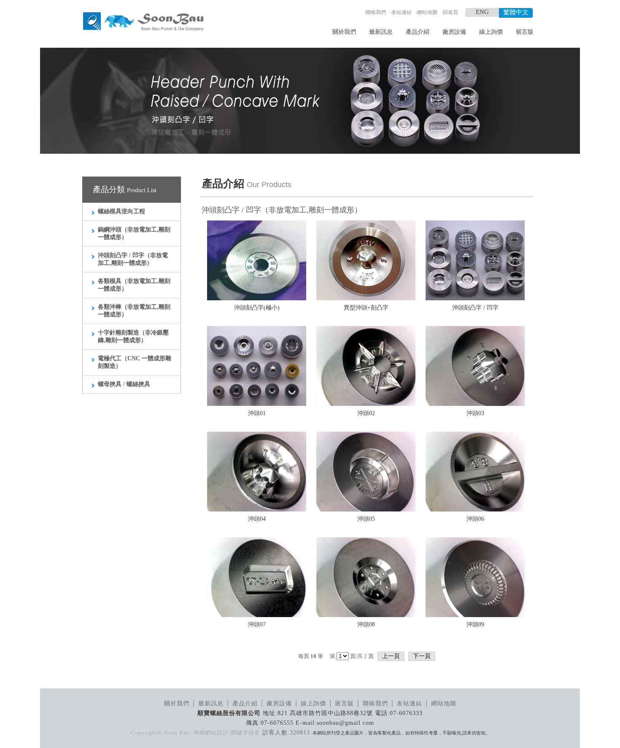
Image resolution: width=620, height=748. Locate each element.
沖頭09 (475, 624)
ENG (482, 11)
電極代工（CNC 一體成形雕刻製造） (134, 362)
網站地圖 (427, 12)
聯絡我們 (376, 12)
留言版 (525, 32)
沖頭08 (366, 624)
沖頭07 (257, 624)
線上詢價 (491, 32)
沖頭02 (366, 413)
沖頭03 (475, 413)
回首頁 (450, 12)
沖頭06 (475, 519)
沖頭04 (257, 519)
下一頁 (422, 656)
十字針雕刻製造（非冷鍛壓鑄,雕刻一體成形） (133, 336)
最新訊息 (381, 32)
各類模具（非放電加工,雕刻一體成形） (134, 285)
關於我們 (344, 32)
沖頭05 (366, 519)
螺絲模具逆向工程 (121, 211)
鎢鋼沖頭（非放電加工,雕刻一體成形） (134, 233)
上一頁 (391, 656)
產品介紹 (417, 32)
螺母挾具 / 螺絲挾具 (124, 384)
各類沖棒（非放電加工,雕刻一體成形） (134, 311)
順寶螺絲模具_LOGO (143, 22)
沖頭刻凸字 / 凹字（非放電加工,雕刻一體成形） (133, 259)
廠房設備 (454, 32)
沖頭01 (257, 413)
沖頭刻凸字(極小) (257, 308)
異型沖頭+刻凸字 (366, 308)
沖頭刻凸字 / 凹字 (475, 308)
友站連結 (401, 12)
